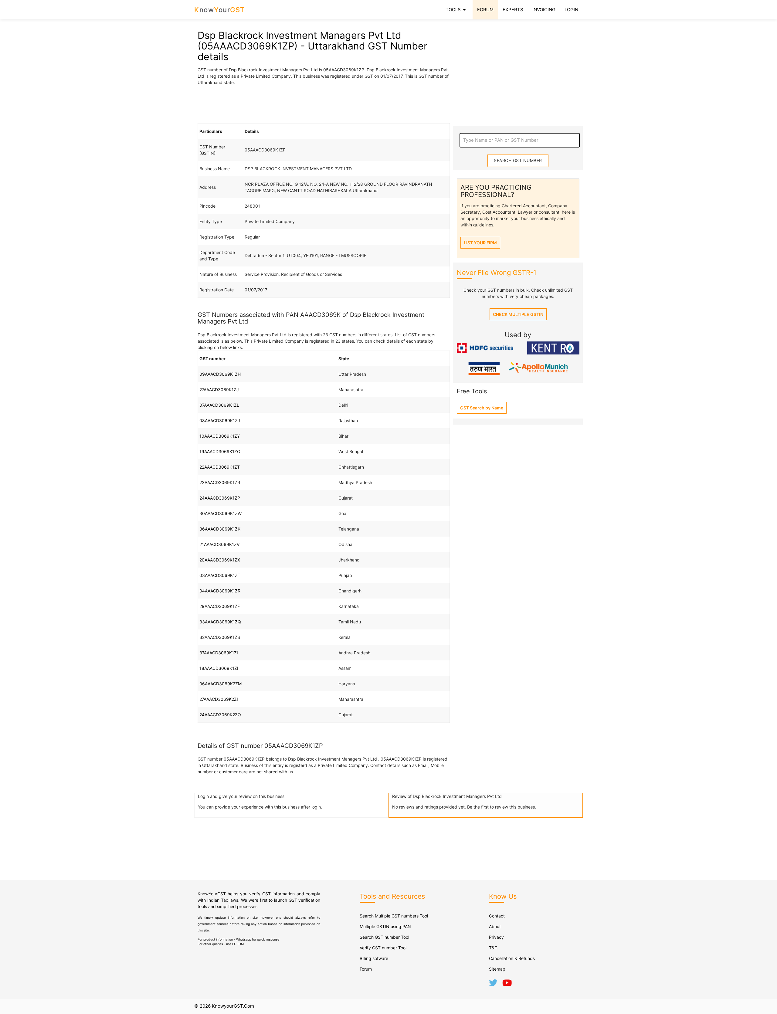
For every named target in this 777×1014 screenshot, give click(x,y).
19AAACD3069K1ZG (219, 451)
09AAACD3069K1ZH (220, 374)
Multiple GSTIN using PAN (385, 926)
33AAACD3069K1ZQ (220, 621)
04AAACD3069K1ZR (219, 590)
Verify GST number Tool (383, 947)
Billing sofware (374, 958)
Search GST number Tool (384, 937)
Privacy (496, 937)
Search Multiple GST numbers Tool (394, 915)
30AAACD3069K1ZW (220, 513)
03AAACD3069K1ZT (219, 575)
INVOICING (543, 9)
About (495, 926)
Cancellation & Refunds (512, 958)
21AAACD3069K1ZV (219, 544)
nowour (219, 10)
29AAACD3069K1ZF (219, 606)
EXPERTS (513, 9)
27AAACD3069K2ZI (218, 699)
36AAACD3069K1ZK (219, 528)
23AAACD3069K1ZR (219, 482)
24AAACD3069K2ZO (220, 714)
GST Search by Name (481, 407)
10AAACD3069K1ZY (219, 436)
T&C (493, 947)
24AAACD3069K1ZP (219, 497)
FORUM (485, 9)
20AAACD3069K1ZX (219, 559)
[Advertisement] (324, 103)
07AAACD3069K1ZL (219, 405)
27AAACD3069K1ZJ (219, 389)
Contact (497, 915)
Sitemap (497, 969)
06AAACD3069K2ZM (220, 683)
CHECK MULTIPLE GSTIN (518, 314)
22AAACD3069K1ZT (219, 467)
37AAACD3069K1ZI (218, 652)
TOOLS (457, 9)
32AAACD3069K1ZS (219, 637)
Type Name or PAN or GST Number (500, 140)
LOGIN (571, 9)
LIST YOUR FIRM (480, 242)
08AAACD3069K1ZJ (219, 420)
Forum (366, 969)
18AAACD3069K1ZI (218, 668)
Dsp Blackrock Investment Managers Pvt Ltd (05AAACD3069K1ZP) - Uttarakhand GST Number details (312, 46)
